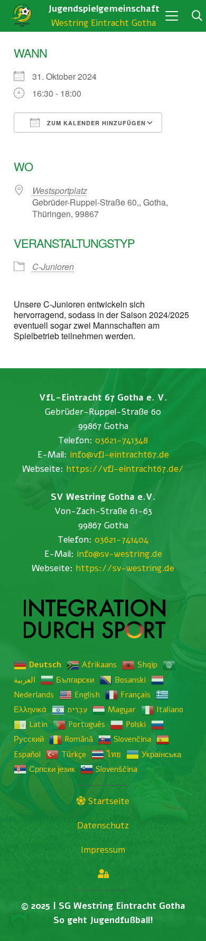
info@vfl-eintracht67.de (119, 455)
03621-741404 (121, 540)
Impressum (103, 850)
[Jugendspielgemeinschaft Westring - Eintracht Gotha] (22, 16)
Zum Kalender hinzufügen (95, 123)
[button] (171, 16)
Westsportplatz (59, 190)
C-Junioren (53, 266)
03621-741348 (121, 440)
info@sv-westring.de (119, 554)
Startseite (107, 801)
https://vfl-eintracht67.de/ (125, 469)
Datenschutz (103, 825)
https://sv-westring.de (125, 568)
